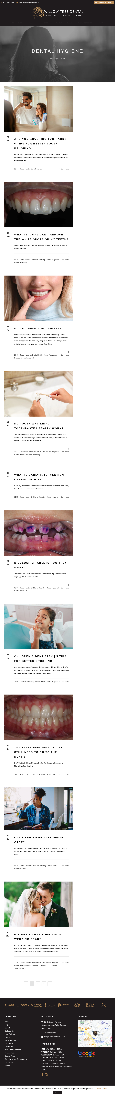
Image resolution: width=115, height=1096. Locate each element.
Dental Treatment (20, 262)
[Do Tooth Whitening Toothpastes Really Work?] (38, 394)
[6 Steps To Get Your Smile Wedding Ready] (38, 904)
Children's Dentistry (38, 260)
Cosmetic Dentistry (27, 452)
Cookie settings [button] (101, 1089)
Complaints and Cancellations (16, 1059)
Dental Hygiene (36, 169)
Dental (7, 1028)
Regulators (9, 1062)
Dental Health (25, 169)
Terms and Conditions (13, 1050)
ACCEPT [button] (58, 1092)
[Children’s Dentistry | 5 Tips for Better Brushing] (38, 626)
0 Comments (64, 169)
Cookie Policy (10, 1056)
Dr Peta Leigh (33, 965)
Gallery (7, 1037)
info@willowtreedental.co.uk (29, 2)
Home (51, 58)
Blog (6, 1025)
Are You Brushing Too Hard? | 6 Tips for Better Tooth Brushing (41, 144)
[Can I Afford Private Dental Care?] (38, 808)
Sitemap (8, 1065)
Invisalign (43, 965)
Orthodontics (52, 965)
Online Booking (104, 2)
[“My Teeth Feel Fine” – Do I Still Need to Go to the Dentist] (38, 717)
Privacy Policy (10, 1053)
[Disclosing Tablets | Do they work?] (38, 533)
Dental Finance (25, 866)
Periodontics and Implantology (25, 358)
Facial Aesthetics (11, 1040)
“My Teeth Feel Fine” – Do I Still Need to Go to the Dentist (38, 752)
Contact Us (9, 1043)
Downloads (9, 1047)
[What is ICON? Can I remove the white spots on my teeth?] (38, 205)
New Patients (10, 1034)
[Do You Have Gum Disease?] (38, 298)
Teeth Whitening (34, 455)
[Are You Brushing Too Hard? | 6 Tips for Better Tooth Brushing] (38, 109)
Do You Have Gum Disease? (38, 328)
